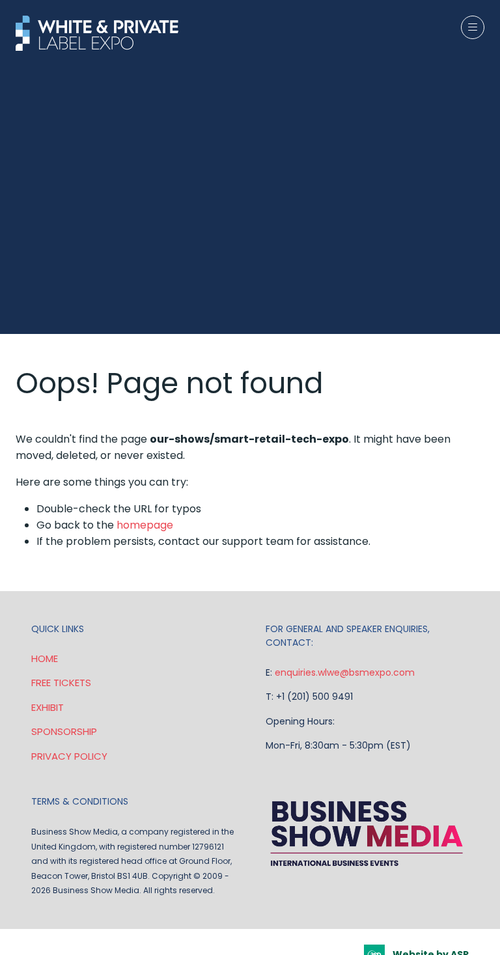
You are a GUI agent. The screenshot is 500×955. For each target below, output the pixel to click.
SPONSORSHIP (64, 731)
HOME (44, 658)
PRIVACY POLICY (69, 756)
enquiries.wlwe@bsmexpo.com (345, 672)
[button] (472, 27)
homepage (145, 525)
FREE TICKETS (61, 682)
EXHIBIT (47, 707)
